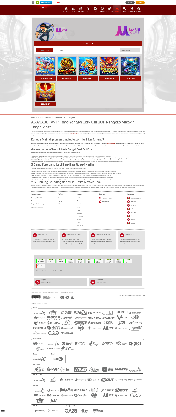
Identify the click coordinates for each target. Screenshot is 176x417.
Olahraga (102, 11)
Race (88, 11)
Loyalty (60, 201)
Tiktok (132, 216)
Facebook (133, 205)
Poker (124, 11)
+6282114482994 (107, 198)
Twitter (132, 209)
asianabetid (105, 202)
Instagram (133, 212)
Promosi (138, 11)
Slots (73, 11)
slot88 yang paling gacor (73, 133)
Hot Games (66, 11)
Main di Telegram (47, 2)
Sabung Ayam (131, 11)
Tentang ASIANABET (36, 198)
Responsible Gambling (37, 204)
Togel (95, 11)
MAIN (46, 66)
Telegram (133, 202)
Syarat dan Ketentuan (37, 207)
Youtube (133, 223)
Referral (60, 204)
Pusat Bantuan (35, 201)
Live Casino (81, 11)
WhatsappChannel (136, 198)
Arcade (117, 11)
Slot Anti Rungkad (111, 143)
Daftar (140, 2)
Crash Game (110, 11)
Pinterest (133, 219)
